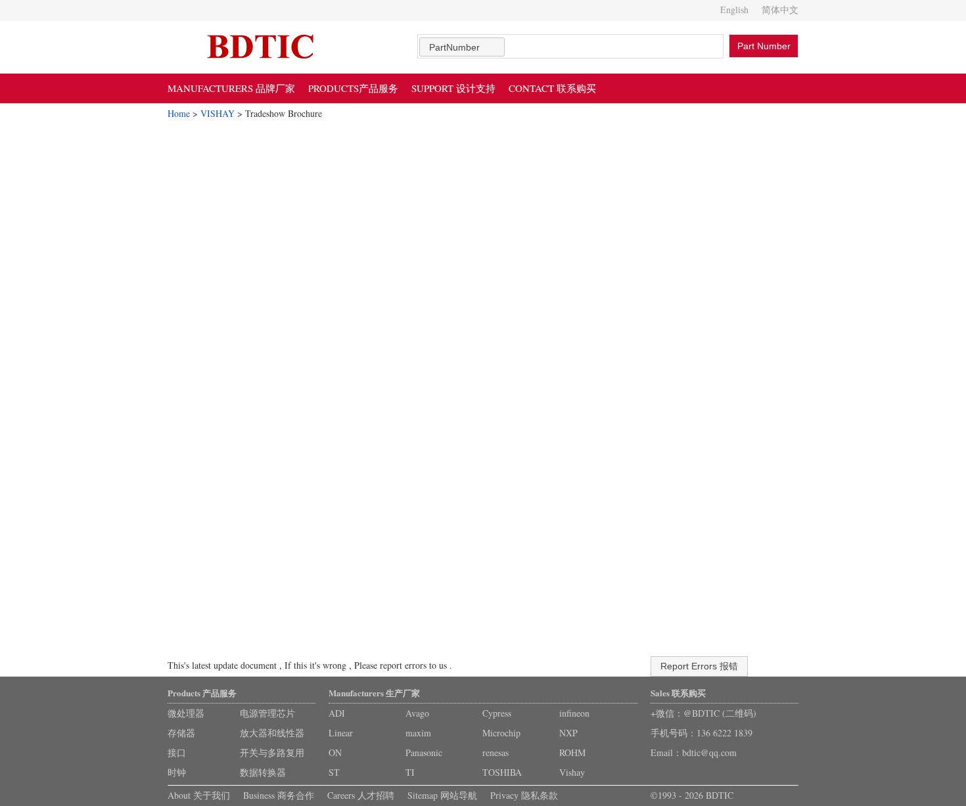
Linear (341, 733)
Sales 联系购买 (678, 692)
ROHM (572, 752)
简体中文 (780, 9)
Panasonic (423, 752)
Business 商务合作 (278, 795)
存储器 (181, 733)
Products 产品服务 (202, 692)
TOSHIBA (502, 772)
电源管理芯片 (267, 713)
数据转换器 (263, 772)
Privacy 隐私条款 (524, 795)
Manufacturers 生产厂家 (374, 692)
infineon (574, 713)
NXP (568, 733)
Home (179, 113)
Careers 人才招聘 (360, 795)
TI (410, 772)
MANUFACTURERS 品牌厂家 (231, 88)
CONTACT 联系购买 (552, 88)
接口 (177, 752)
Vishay (572, 772)
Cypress (496, 713)
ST (334, 772)
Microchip (501, 733)
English (734, 9)
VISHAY (217, 113)
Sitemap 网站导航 (442, 795)
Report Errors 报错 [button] (699, 666)
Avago (417, 713)
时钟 (177, 772)
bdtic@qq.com (709, 752)
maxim (418, 733)
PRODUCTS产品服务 (353, 88)
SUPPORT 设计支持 (453, 88)
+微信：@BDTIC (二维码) (703, 713)
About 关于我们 (199, 795)
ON (335, 752)
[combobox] (462, 46)
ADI (337, 713)
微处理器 (186, 713)
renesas (495, 752)
